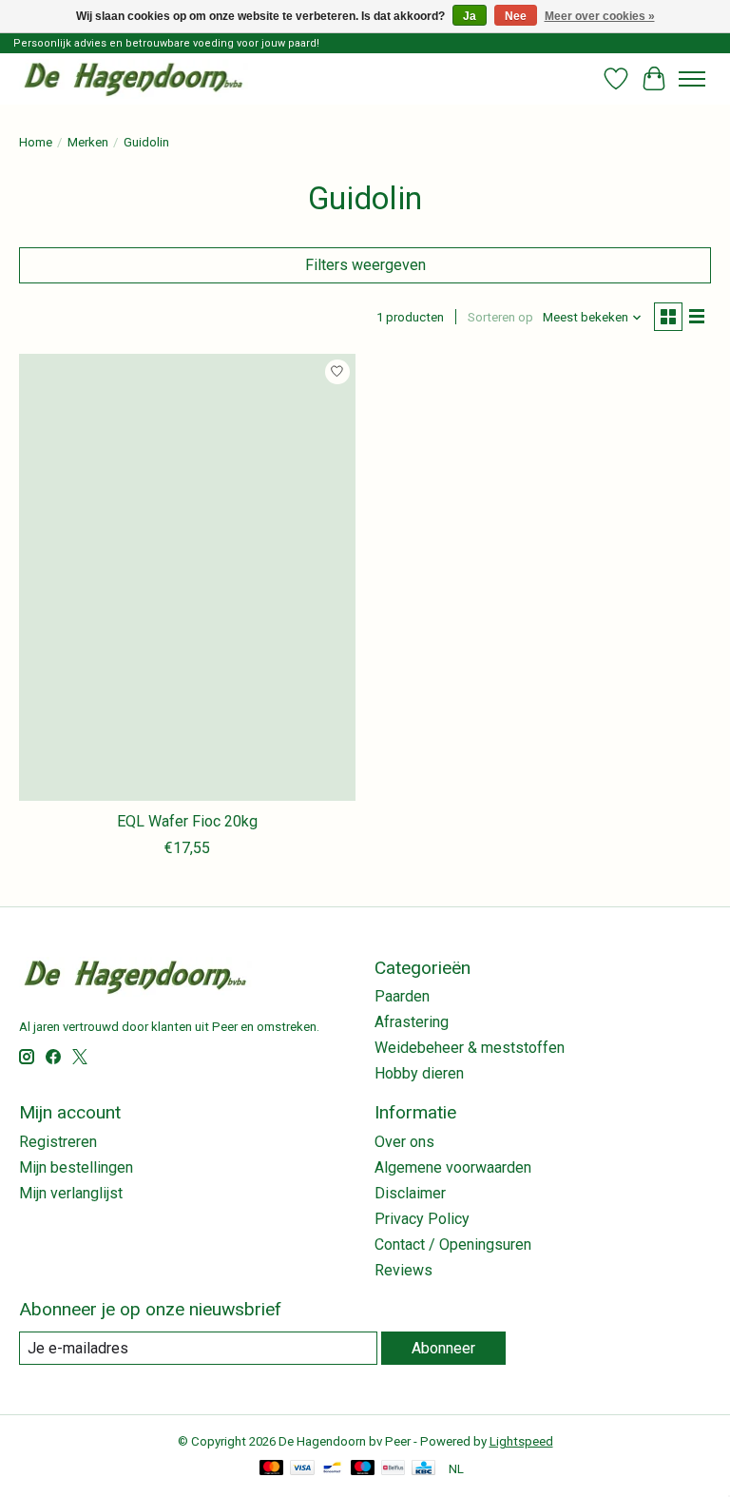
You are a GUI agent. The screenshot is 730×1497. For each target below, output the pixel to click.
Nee (516, 16)
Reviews (403, 1270)
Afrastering (412, 1022)
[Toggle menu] (692, 79)
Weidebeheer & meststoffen (470, 1048)
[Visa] (302, 1469)
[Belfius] (393, 1469)
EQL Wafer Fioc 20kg (187, 821)
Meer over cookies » (600, 16)
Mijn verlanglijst (71, 1193)
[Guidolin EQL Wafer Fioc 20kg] (187, 578)
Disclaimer (410, 1193)
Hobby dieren (419, 1073)
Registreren (58, 1142)
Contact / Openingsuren (453, 1244)
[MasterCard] (271, 1469)
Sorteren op (500, 317)
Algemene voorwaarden (453, 1167)
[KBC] (423, 1469)
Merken (87, 142)
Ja (469, 16)
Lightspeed (521, 1441)
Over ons (404, 1142)
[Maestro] (363, 1469)
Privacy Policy (422, 1219)
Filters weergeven (365, 265)
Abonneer (443, 1348)
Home (35, 142)
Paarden (402, 996)
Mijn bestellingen (76, 1167)
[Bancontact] (332, 1469)
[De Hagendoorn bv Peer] (133, 78)
